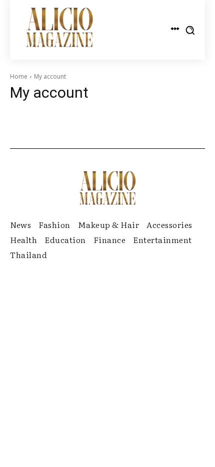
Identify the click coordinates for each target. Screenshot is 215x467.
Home (19, 76)
